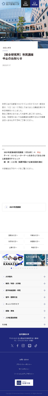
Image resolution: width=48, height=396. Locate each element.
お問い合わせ (24, 360)
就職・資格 (10, 311)
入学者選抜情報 (11, 318)
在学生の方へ (13, 241)
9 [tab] (29, 268)
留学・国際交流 (11, 297)
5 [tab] (20, 268)
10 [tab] (32, 268)
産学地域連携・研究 (13, 290)
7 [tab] (25, 268)
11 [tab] (34, 268)
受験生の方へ (13, 235)
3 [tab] (16, 268)
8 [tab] (27, 268)
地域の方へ (35, 247)
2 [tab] (13, 268)
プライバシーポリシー (24, 364)
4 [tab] (18, 268)
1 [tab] (11, 268)
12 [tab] (36, 268)
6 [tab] (22, 268)
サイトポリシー (24, 369)
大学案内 (9, 276)
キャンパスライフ (12, 304)
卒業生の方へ (35, 235)
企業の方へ (13, 247)
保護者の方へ (35, 241)
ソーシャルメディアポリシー (24, 374)
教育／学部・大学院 (13, 283)
